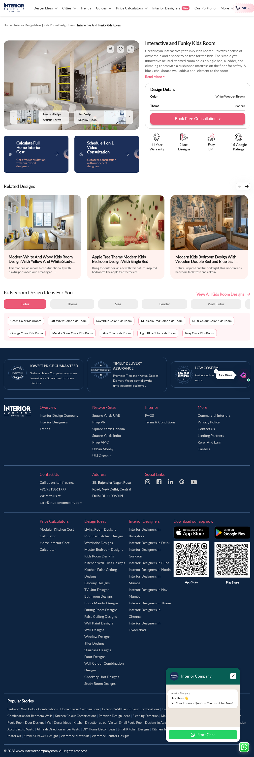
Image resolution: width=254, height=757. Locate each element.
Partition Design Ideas (114, 716)
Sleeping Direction (146, 716)
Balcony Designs (97, 583)
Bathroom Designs (98, 596)
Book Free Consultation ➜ (198, 119)
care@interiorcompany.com (61, 503)
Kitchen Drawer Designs (41, 736)
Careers (204, 449)
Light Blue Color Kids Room (158, 333)
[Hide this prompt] (216, 371)
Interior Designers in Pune (149, 563)
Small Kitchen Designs (133, 729)
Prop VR (98, 422)
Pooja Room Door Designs (25, 722)
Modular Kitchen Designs (104, 536)
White (219, 96)
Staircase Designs (97, 650)
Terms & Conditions (160, 422)
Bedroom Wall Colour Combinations (32, 709)
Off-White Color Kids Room (69, 320)
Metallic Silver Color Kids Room (72, 333)
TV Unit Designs (96, 590)
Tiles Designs (94, 643)
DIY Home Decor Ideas (99, 729)
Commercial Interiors (214, 415)
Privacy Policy (209, 422)
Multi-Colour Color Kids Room (212, 320)
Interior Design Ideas (27, 25)
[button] (233, 375)
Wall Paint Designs (98, 623)
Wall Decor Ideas (59, 722)
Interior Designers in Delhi (149, 543)
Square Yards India (106, 436)
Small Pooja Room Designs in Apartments (148, 722)
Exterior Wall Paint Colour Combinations (130, 709)
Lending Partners (211, 436)
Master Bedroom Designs (103, 549)
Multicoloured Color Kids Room (162, 320)
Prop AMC (100, 442)
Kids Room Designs (99, 556)
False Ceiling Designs (100, 617)
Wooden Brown (234, 96)
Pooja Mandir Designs (101, 603)
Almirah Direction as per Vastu (58, 729)
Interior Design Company (59, 415)
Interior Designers (54, 422)
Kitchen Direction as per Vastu (95, 722)
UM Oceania (101, 456)
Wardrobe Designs (98, 543)
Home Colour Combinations (79, 709)
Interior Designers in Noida (150, 570)
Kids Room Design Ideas (59, 25)
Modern (239, 105)
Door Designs (94, 657)
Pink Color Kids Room (116, 333)
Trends (45, 429)
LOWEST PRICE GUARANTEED (54, 366)
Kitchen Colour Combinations (75, 716)
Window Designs (97, 637)
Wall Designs (94, 630)
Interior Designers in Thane (150, 603)
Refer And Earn (209, 442)
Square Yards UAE (106, 415)
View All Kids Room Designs (220, 294)
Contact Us (206, 429)
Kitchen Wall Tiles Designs (104, 563)
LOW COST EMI (207, 368)
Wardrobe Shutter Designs (110, 736)
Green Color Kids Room (25, 320)
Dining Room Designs (100, 610)
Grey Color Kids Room (199, 333)
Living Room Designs (100, 529)
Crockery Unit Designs (101, 677)
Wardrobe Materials (75, 736)
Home (8, 25)
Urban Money (102, 449)
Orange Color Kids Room (26, 333)
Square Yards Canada (108, 429)
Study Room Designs (100, 684)
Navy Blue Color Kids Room (114, 320)
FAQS (149, 415)
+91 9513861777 (53, 489)
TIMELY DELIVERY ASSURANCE (127, 365)
